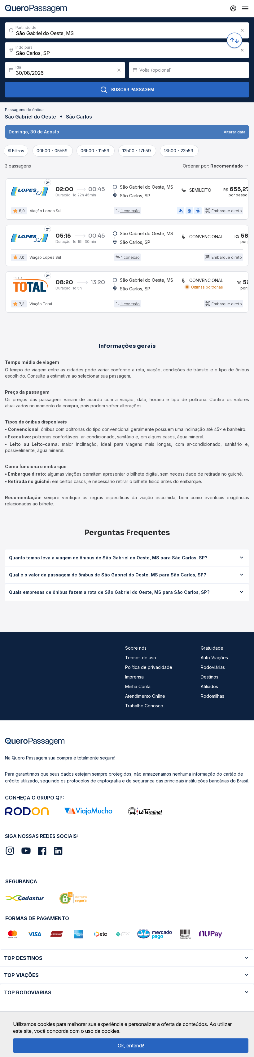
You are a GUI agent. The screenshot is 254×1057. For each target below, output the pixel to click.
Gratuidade (212, 648)
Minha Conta (138, 686)
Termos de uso (140, 657)
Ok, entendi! (131, 1045)
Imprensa (134, 676)
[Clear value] (119, 70)
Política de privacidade (148, 667)
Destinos (209, 676)
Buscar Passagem (132, 89)
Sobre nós (136, 648)
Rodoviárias (213, 667)
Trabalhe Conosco (144, 705)
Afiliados (209, 686)
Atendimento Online (145, 696)
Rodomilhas (212, 696)
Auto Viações (214, 657)
